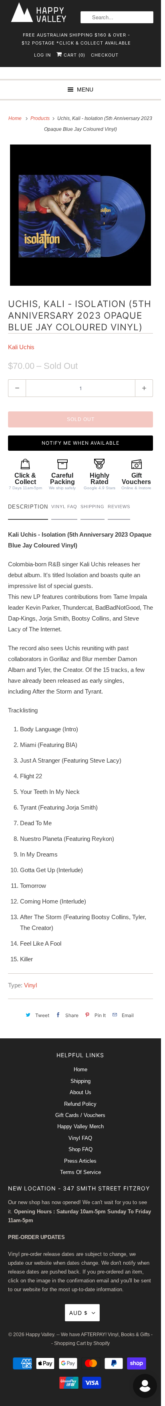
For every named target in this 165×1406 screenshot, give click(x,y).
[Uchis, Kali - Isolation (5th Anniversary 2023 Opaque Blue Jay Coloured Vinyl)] (80, 215)
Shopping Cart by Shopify (82, 1343)
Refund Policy (80, 1104)
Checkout (105, 55)
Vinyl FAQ (80, 1138)
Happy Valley (40, 1334)
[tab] (28, 509)
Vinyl (30, 985)
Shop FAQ (80, 1149)
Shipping (80, 1081)
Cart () (73, 55)
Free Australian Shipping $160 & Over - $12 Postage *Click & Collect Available (76, 37)
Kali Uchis (21, 347)
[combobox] (116, 17)
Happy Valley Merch (80, 1126)
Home (80, 1069)
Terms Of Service (80, 1172)
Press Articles (80, 1161)
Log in (42, 55)
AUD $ (78, 1312)
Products (40, 118)
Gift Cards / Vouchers (80, 1115)
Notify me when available (80, 443)
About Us (80, 1092)
